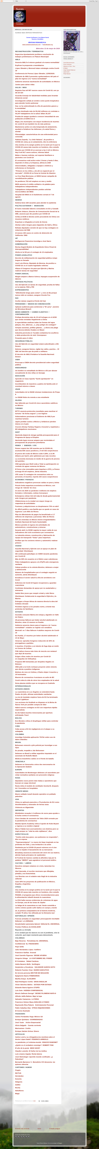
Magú (17, 1093)
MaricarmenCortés (23, 1028)
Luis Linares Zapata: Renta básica (28, 1054)
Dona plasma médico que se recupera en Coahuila (35, 683)
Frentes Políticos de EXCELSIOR (28, 927)
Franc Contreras (67, 64)
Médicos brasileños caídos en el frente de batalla (34, 759)
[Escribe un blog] (43, 1101)
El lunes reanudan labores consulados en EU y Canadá (36, 209)
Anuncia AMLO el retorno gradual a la (37, 62)
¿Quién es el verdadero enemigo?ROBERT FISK (34, 1045)
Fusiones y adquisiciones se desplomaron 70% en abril (37, 506)
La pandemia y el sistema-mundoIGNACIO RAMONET (36, 1042)
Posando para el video (24, 338)
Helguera (18, 1082)
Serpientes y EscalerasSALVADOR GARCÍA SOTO (35, 967)
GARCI (17, 1085)
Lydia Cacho (66, 71)
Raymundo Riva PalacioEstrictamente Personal (34, 1005)
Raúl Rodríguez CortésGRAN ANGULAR (31, 982)
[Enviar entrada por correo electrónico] (39, 1100)
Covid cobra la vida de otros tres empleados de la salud (37, 680)
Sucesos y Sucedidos (20, 13)
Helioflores (19, 1091)
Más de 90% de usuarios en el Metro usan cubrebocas (36, 559)
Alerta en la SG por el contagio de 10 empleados (34, 252)
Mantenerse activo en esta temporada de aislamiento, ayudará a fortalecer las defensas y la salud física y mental (36, 129)
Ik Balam (65, 68)
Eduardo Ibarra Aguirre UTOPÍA (27, 987)
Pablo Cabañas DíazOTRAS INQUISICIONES (32, 1008)
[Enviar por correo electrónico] (42, 1101)
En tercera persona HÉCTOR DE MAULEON (32, 973)
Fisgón (18, 1070)
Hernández (19, 1076)
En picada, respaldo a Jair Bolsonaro (29, 750)
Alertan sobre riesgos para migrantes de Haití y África (36, 225)
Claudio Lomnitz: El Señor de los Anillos (31, 1051)
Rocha (17, 1088)
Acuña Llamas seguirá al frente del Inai (30, 301)
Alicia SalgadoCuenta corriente (28, 1025)
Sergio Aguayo (67, 73)
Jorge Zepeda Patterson (69, 70)
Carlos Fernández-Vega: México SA (29, 1017)
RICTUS (18, 1073)
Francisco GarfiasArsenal (25, 952)
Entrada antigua (54, 1128)
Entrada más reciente (22, 1128)
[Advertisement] (37, 1116)
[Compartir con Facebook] (46, 1101)
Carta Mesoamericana (68, 62)
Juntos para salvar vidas (24, 84)
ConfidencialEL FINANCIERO (27, 944)
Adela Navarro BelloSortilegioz (27, 964)
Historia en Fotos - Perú (69, 66)
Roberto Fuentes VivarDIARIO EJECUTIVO (32, 970)
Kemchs (18, 1079)
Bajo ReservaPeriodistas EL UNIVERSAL (31, 941)
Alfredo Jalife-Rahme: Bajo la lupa (28, 996)
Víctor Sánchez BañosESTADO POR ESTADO (33, 985)
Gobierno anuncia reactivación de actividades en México (37, 82)
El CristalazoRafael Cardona (27, 961)
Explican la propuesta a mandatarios (29, 65)
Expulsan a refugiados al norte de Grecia (31, 222)
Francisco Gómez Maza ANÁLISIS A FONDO (32, 1002)
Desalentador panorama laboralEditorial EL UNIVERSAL (37, 924)
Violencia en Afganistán (24, 807)
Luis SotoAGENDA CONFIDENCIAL (29, 990)
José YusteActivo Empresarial (28, 1022)
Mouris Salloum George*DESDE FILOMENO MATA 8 (35, 993)
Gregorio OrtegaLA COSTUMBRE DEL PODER (34, 958)
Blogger (60, 1143)
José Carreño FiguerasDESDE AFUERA (31, 955)
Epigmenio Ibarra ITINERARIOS (27, 976)
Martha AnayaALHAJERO (25, 979)
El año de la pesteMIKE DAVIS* (27, 1048)
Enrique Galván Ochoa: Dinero (27, 1031)
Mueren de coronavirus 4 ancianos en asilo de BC (34, 677)
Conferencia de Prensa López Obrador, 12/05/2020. (35, 73)
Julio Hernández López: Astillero (28, 950)
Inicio (39, 1128)
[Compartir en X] (45, 1101)
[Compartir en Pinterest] (47, 1101)
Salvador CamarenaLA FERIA (27, 999)
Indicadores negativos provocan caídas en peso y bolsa (37, 482)
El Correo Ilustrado (22, 1011)
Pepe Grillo (19, 947)
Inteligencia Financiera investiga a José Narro (33, 241)
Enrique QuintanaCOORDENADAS (29, 1019)
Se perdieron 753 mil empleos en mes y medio (33, 181)
